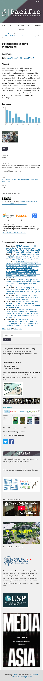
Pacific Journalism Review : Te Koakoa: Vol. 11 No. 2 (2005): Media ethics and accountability (23, 251)
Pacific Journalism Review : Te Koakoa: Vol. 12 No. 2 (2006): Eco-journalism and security (23, 284)
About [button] (21, 29)
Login (38, 1)
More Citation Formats (12, 171)
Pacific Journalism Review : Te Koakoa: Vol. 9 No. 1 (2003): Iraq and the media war (23, 276)
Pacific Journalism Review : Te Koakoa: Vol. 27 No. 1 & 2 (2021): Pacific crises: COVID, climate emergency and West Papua (23, 314)
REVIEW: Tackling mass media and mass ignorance (22, 302)
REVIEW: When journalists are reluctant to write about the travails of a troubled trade (22, 272)
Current (4, 25)
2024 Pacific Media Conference (13, 547)
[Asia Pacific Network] (13, 396)
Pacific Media (32, 354)
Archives (21, 25)
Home (4, 34)
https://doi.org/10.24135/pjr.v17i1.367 (20, 58)
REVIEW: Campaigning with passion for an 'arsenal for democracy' (21, 247)
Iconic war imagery (23, 287)
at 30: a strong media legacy (20, 470)
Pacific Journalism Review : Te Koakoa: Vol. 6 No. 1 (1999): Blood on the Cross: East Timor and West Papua (23, 266)
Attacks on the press (24, 295)
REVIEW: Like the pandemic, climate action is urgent (21, 310)
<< (3, 329)
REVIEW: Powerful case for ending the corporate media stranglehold (22, 320)
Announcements (34, 25)
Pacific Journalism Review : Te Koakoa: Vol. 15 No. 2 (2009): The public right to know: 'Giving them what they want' (23, 290)
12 (17, 329)
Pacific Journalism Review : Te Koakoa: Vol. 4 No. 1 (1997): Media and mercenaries (23, 305)
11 (15, 329)
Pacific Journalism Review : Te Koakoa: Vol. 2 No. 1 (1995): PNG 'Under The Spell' (22, 297)
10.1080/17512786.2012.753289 (14, 233)
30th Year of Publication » (11, 499)
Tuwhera (15, 675)
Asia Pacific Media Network (21, 372)
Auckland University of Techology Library (24, 676)
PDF (4, 149)
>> (21, 329)
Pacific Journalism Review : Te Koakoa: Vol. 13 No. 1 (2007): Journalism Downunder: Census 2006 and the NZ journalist (22, 258)
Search (6, 339)
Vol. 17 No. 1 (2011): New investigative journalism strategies (19, 36)
